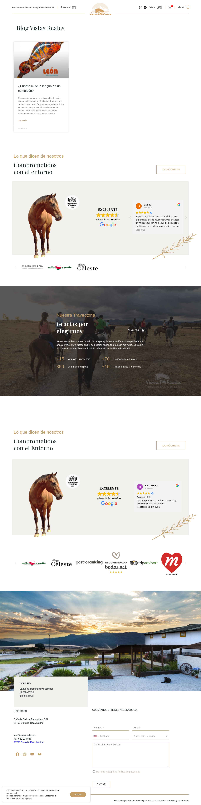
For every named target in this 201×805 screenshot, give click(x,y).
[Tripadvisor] (39, 754)
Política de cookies (156, 800)
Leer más (22, 121)
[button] (185, 218)
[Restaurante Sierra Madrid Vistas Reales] (100, 15)
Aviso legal (141, 800)
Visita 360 (133, 330)
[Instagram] (24, 754)
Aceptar (78, 794)
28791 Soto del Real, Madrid (29, 742)
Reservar (65, 7)
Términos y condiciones (178, 800)
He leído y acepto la (118, 771)
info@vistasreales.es (24, 735)
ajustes (28, 798)
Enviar (101, 784)
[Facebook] (17, 754)
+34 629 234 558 (22, 739)
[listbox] (150, 736)
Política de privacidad (129, 771)
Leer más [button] (140, 230)
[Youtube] (32, 754)
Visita (152, 7)
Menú (181, 7)
